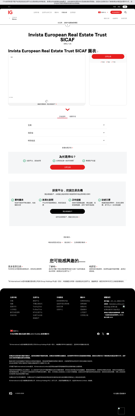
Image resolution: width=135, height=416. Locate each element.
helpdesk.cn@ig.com (116, 304)
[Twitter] (103, 334)
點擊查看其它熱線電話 (112, 309)
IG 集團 (116, 393)
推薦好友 (83, 306)
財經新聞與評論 (62, 301)
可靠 (114, 62)
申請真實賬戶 (116, 12)
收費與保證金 (85, 301)
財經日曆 (124, 18)
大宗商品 (13, 309)
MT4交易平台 (37, 312)
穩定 (109, 62)
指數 (11, 304)
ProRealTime (37, 309)
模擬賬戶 (36, 318)
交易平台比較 (37, 315)
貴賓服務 (83, 304)
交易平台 (36, 297)
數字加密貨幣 (15, 312)
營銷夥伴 (83, 309)
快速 (103, 62)
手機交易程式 (37, 304)
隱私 (28, 334)
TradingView (37, 306)
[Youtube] (108, 334)
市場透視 (60, 297)
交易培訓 (73, 12)
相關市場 (72, 116)
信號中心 (60, 309)
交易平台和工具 (47, 12)
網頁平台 (36, 301)
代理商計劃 (84, 315)
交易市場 (36, 12)
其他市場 (13, 315)
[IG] (10, 12)
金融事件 (115, 18)
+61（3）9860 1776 (117, 301)
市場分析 (64, 12)
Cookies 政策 (39, 334)
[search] (125, 12)
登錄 (125, 6)
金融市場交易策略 (63, 304)
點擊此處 (114, 307)
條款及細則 (23, 334)
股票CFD (13, 306)
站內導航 (15, 334)
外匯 (11, 301)
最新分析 (106, 18)
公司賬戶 (83, 312)
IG (11, 334)
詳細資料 (62, 116)
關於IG (57, 12)
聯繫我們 (107, 297)
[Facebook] (98, 334)
